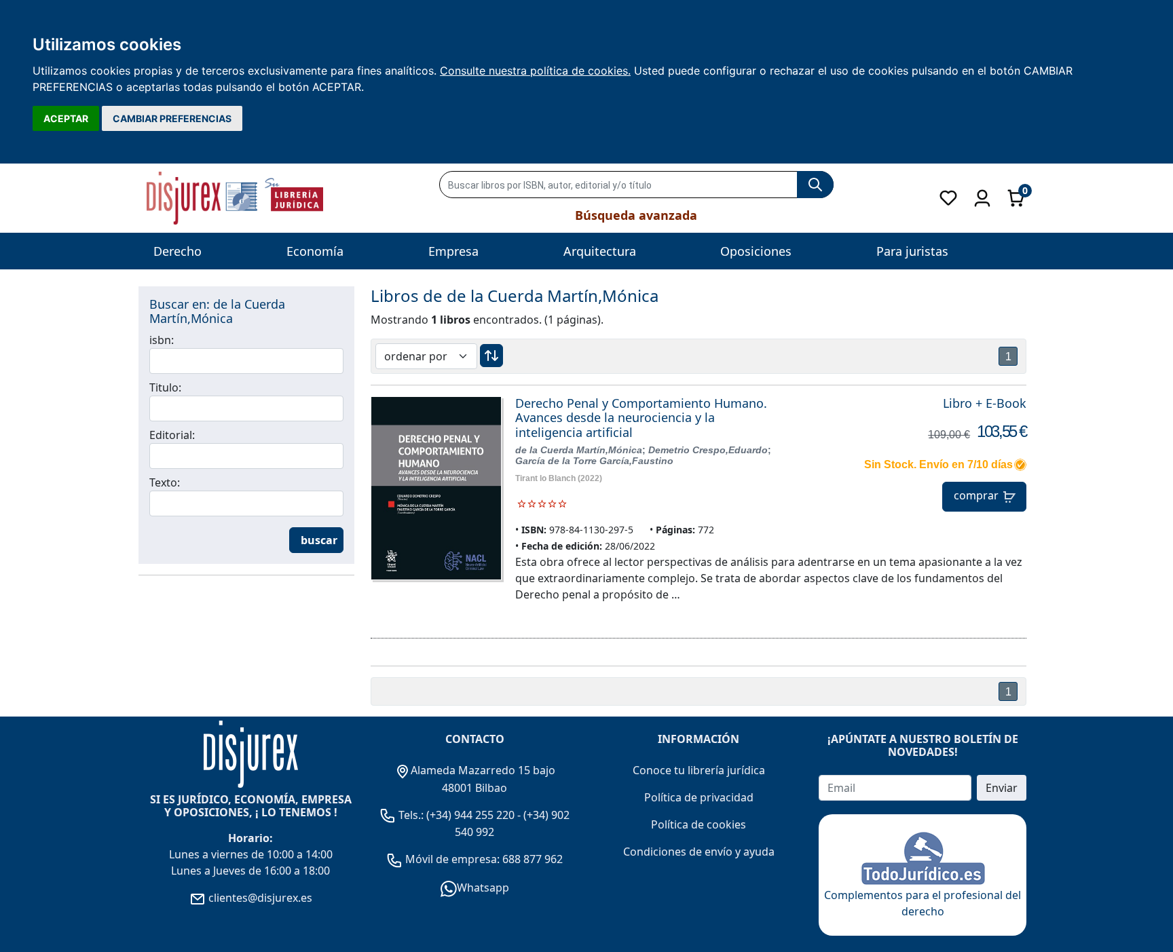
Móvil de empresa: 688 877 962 (483, 859)
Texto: (164, 482)
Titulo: (165, 387)
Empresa (453, 251)
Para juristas (912, 251)
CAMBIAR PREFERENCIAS (172, 118)
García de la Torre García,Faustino (594, 460)
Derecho (177, 251)
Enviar (1002, 787)
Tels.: (411, 814)
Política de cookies (698, 824)
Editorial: (172, 434)
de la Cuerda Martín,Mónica (578, 449)
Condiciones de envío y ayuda (699, 851)
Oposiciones (756, 251)
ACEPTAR (65, 118)
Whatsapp (483, 887)
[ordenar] (491, 355)
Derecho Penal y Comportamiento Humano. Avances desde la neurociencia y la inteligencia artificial (641, 417)
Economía (314, 251)
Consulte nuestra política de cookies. (535, 70)
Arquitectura (599, 251)
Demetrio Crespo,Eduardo (708, 449)
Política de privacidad (698, 797)
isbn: (161, 339)
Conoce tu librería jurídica (699, 770)
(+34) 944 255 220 (470, 814)
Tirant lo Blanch (545, 478)
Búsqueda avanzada (636, 215)
